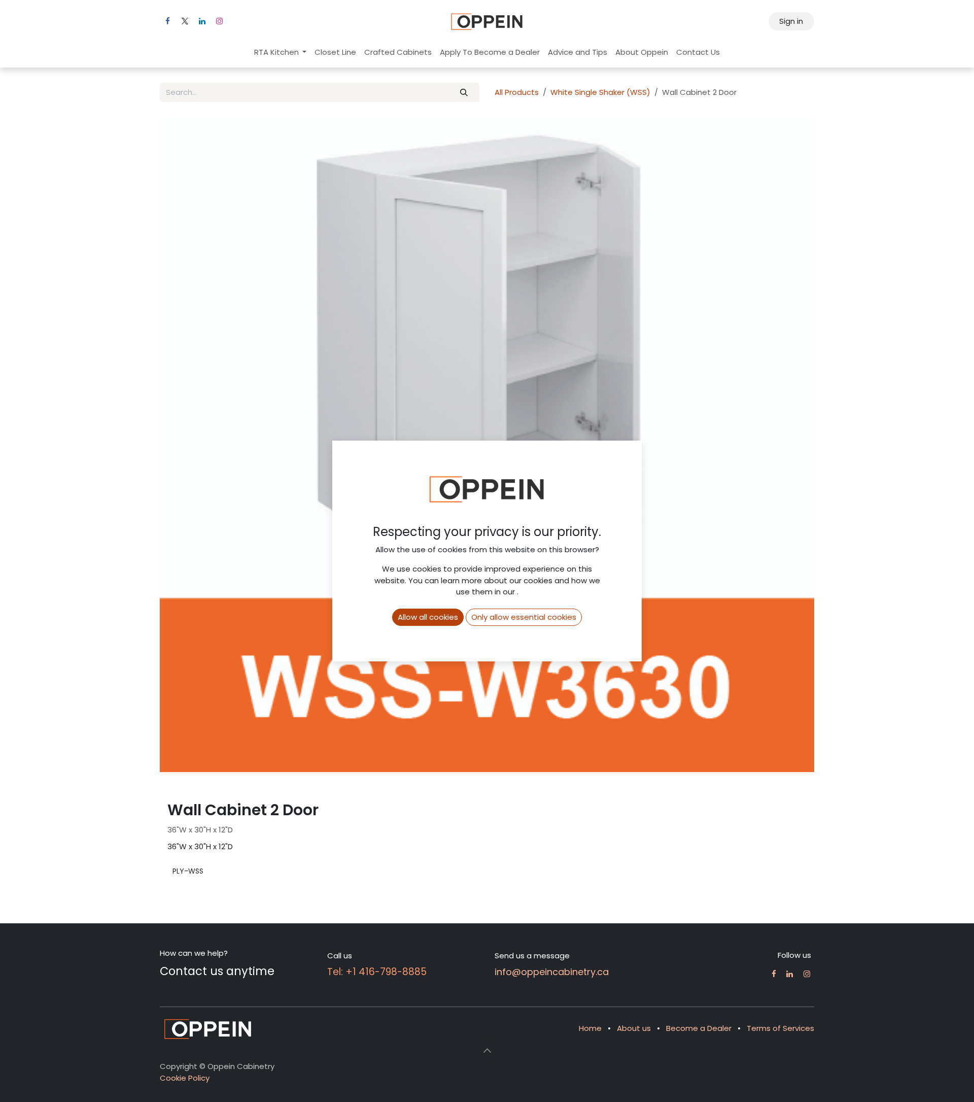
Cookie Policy (185, 1078)
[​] (774, 973)
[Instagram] (219, 21)
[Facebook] (167, 21)
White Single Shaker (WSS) (600, 92)
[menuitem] (280, 52)
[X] (184, 21)
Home (590, 1028)
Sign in (791, 21)
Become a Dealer (699, 1028)
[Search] (464, 93)
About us (634, 1028)
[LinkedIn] (202, 21)
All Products (517, 92)
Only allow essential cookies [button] (523, 617)
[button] (487, 1050)
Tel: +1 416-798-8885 (377, 972)
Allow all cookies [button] (428, 617)
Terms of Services (780, 1028)
